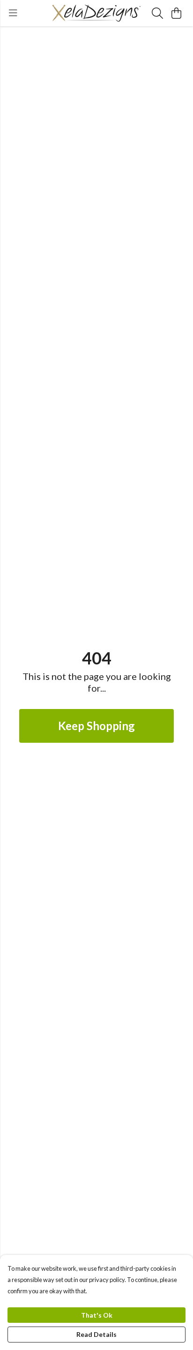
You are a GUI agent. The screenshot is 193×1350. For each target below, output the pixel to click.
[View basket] (176, 13)
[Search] (157, 13)
